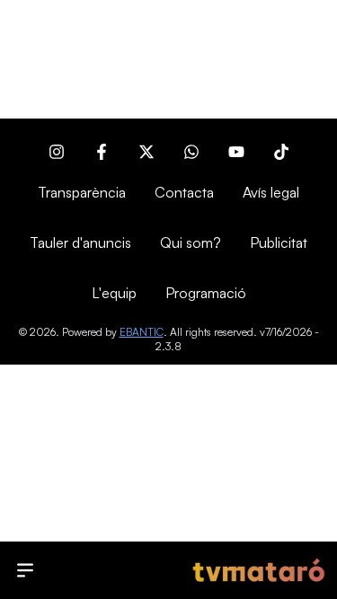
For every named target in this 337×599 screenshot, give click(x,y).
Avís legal (271, 192)
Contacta (184, 192)
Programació (205, 293)
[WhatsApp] (191, 152)
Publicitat (278, 242)
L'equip (114, 293)
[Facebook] (101, 152)
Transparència (82, 192)
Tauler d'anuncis (80, 242)
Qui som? (190, 242)
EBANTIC (142, 332)
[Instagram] (57, 152)
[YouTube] (236, 152)
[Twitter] (146, 152)
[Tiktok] (281, 152)
